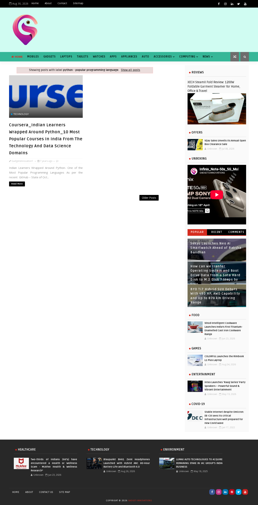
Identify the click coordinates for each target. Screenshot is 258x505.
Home (35, 3)
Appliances (129, 56)
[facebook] (219, 4)
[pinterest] (232, 492)
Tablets (82, 56)
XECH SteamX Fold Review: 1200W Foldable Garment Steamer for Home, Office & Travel (214, 86)
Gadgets (49, 56)
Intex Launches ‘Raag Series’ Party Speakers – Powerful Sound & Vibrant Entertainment (225, 386)
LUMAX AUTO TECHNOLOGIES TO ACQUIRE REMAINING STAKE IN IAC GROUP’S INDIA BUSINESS (199, 463)
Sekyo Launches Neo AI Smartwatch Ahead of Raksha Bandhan (215, 248)
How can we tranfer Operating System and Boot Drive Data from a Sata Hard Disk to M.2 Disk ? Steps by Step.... (215, 275)
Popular (197, 232)
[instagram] (225, 4)
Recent (216, 232)
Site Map (64, 492)
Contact (62, 3)
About (48, 3)
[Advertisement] (84, 204)
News (206, 56)
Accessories (163, 56)
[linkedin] (232, 4)
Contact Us (46, 492)
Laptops (66, 56)
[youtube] (245, 4)
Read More (17, 183)
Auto (145, 56)
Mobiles (33, 56)
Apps (113, 56)
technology (21, 114)
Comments (236, 232)
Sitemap (78, 3)
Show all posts (130, 70)
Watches (99, 56)
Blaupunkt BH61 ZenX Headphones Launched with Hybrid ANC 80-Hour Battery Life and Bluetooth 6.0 (127, 463)
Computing (187, 56)
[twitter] (238, 4)
